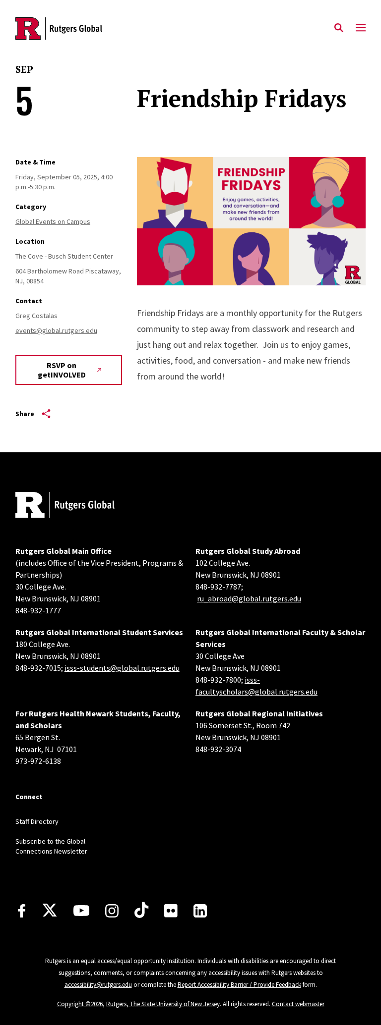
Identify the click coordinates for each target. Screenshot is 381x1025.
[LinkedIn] (200, 910)
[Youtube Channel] (81, 910)
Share (24, 413)
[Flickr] (171, 910)
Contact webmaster (298, 1004)
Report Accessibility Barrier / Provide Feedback (239, 984)
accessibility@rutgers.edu (98, 984)
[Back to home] (80, 506)
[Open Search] (339, 28)
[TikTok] (141, 910)
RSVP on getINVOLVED (62, 369)
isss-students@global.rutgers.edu (122, 668)
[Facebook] (21, 910)
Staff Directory (37, 821)
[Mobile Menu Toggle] (361, 28)
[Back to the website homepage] (58, 28)
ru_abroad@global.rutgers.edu (249, 598)
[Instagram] (112, 910)
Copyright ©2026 (80, 1004)
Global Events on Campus (52, 221)
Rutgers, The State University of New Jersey (163, 1004)
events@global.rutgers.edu (56, 330)
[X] (50, 910)
